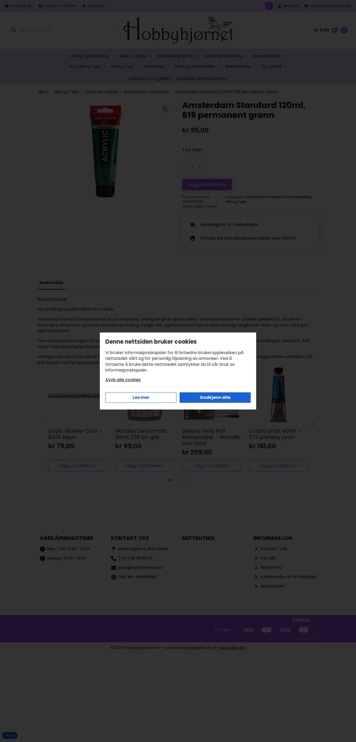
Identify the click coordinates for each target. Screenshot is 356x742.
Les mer (141, 397)
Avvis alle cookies (123, 380)
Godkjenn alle (215, 397)
